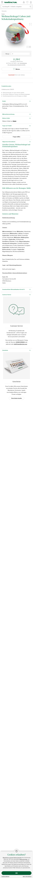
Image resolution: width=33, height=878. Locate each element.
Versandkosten (23, 63)
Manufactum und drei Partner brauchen (12, 857)
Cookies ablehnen (5, 876)
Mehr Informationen (27, 876)
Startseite (4, 11)
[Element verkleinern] (27, 47)
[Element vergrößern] (30, 47)
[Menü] (2, 2)
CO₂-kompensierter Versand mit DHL (16, 64)
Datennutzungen (23, 859)
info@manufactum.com (20, 344)
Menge (7, 53)
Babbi (14, 121)
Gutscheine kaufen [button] (16, 398)
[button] (30, 24)
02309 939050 (20, 342)
